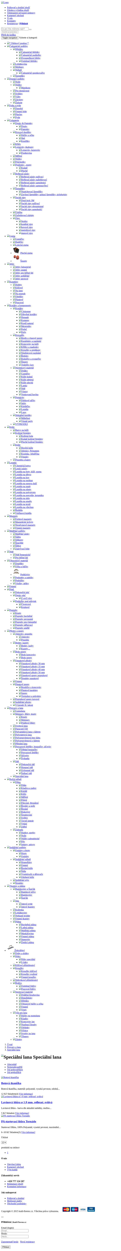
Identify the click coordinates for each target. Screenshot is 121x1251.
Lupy (23, 412)
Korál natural (27, 323)
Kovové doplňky (23, 132)
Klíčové (19, 287)
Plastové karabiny (29, 690)
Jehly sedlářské (22, 276)
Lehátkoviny (21, 912)
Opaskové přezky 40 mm (33, 669)
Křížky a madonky (30, 347)
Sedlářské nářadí (23, 859)
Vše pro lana (21, 1012)
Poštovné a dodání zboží (18, 7)
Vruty (24, 1009)
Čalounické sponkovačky (33, 73)
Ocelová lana (21, 726)
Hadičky (19, 242)
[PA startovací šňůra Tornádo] (15, 1116)
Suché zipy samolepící (31, 209)
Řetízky (24, 356)
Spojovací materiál (24, 992)
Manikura (25, 87)
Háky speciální (28, 959)
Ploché (24, 171)
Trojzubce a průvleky (31, 696)
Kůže (11, 427)
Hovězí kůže (27, 448)
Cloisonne (26, 311)
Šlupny (24, 362)
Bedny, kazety (22, 643)
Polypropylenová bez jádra (27, 737)
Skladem (12, 1094)
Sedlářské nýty (22, 880)
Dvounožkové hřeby (30, 58)
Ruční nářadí (15, 779)
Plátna (18, 921)
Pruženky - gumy (23, 165)
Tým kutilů (12, 1169)
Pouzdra (25, 640)
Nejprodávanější (14, 1067)
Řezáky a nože (28, 806)
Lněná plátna (27, 927)
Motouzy (25, 720)
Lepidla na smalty (23, 501)
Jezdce (24, 221)
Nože (17, 82)
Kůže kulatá (26, 376)
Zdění (24, 826)
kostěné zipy (27, 224)
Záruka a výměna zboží (18, 10)
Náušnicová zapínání (31, 353)
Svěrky (24, 818)
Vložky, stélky (22, 583)
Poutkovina (26, 153)
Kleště (24, 791)
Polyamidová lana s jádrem (27, 732)
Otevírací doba (14, 1164)
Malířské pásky (22, 534)
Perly (23, 332)
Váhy (18, 96)
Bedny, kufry (27, 645)
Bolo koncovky (28, 654)
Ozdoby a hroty (22, 850)
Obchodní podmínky (16, 1203)
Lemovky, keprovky (30, 150)
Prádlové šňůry (28, 723)
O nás (10, 18)
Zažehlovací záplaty (24, 215)
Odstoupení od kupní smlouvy (21, 13)
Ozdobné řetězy (28, 986)
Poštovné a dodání (15, 1198)
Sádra (18, 537)
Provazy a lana (16, 708)
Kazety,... (25, 648)
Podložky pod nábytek (25, 601)
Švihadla (25, 758)
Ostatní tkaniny (22, 918)
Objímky (25, 1027)
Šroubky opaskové (30, 678)
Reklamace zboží (15, 1184)
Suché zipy (20, 197)
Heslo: (4, 1233)
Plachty (18, 114)
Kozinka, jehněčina (30, 454)
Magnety (13, 516)
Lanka (24, 385)
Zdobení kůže (27, 877)
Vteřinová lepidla (23, 513)
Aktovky (25, 637)
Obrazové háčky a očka (32, 1004)
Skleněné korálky (23, 415)
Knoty (18, 613)
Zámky (18, 1039)
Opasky (24, 457)
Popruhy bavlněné (23, 616)
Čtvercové (26, 604)
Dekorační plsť (22, 592)
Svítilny (19, 93)
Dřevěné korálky (29, 314)
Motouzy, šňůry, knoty (25, 714)
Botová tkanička (11, 1083)
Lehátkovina (21, 64)
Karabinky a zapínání (31, 341)
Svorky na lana (28, 1033)
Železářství (19, 950)
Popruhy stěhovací (24, 625)
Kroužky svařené (29, 974)
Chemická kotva (23, 465)
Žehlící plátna (27, 942)
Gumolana (20, 711)
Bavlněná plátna (28, 924)
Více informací (26, 1094)
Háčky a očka (27, 135)
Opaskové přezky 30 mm (33, 663)
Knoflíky (25, 141)
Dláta (23, 785)
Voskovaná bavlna (29, 394)
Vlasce (24, 391)
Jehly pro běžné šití (24, 273)
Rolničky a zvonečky (31, 359)
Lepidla (24, 409)
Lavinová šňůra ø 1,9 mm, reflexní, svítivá (26, 1102)
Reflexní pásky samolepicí (33, 182)
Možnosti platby (14, 1201)
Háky (18, 956)
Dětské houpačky (29, 749)
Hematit (25, 317)
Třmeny (25, 1036)
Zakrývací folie (22, 548)
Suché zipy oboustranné (32, 206)
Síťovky (25, 755)
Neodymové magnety (25, 525)
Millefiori (25, 418)
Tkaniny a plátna (17, 886)
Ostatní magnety (23, 528)
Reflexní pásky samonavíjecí (34, 185)
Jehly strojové (21, 279)
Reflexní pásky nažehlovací (34, 179)
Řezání (24, 809)
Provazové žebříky (30, 752)
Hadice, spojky (28, 832)
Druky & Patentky (23, 123)
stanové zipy (27, 233)
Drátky (24, 370)
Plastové (19, 299)
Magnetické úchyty (24, 522)
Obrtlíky (19, 296)
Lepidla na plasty (23, 489)
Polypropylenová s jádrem (27, 740)
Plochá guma (26, 253)
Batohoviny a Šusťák (25, 889)
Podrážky (19, 580)
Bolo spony (20, 651)
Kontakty (11, 21)
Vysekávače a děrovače (32, 874)
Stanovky (25, 939)
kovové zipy (27, 227)
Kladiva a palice (28, 788)
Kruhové (25, 607)
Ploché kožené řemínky (32, 442)
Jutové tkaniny (28, 907)
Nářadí (18, 70)
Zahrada (19, 829)
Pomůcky (19, 397)
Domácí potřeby (16, 79)
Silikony (19, 540)
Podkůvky (25, 574)
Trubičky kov (27, 365)
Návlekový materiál (24, 368)
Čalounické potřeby (18, 46)
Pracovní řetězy (28, 989)
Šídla (23, 871)
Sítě (17, 761)
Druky (24, 126)
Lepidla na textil (22, 504)
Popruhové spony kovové (27, 699)
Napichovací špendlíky (32, 191)
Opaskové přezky (23, 660)
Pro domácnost (22, 90)
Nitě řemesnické (22, 554)
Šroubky (19, 883)
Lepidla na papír (23, 486)
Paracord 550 (21, 729)
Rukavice (25, 812)
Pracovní (19, 302)
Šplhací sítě (26, 773)
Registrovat (12, 23)
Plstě (11, 589)
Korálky (19, 308)
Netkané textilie (22, 915)
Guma (12, 236)
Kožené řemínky (23, 433)
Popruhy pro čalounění (26, 622)
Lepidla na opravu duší (26, 483)
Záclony (19, 99)
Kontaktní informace (16, 1186)
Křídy (18, 144)
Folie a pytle (15, 105)
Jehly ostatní (21, 270)
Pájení (24, 800)
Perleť (24, 329)
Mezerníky (26, 326)
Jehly (11, 264)
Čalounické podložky (31, 55)
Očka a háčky (21, 566)
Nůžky (18, 85)
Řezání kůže (27, 868)
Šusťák (24, 898)
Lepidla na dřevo (23, 474)
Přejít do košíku (8, 35)
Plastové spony (22, 684)
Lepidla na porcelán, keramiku (29, 495)
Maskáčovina (27, 933)
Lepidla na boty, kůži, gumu (28, 471)
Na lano (19, 290)
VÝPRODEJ (21, 424)
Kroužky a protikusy (30, 350)
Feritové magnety (23, 519)
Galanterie (14, 120)
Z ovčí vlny (26, 598)
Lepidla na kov (22, 477)
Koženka (19, 910)
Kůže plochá (27, 382)
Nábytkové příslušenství (26, 980)
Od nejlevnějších (15, 1069)
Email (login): (7, 1228)
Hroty (24, 853)
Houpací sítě (27, 767)
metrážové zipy (28, 230)
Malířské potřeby (17, 531)
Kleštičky (25, 406)
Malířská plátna (28, 930)
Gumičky (19, 239)
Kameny (25, 320)
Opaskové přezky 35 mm (33, 666)
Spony (24, 693)
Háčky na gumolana (30, 1015)
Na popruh (20, 293)
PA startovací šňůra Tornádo (18, 1121)
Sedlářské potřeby (17, 847)
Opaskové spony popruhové (34, 675)
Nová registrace (27, 1241)
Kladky (24, 1018)
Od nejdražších (14, 1072)
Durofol (19, 108)
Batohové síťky (28, 892)
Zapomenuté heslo (9, 1241)
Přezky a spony (16, 631)
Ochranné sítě (27, 770)
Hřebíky (19, 49)
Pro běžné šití (21, 557)
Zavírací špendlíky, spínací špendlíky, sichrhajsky (44, 194)
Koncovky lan (28, 1021)
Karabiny (13, 281)
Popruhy (13, 610)
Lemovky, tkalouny (24, 147)
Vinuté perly (27, 421)
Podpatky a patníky (24, 577)
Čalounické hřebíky (30, 52)
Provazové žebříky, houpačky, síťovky (33, 746)
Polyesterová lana (23, 734)
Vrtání (24, 823)
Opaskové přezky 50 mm (33, 672)
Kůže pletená (27, 379)
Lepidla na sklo (22, 498)
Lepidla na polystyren (25, 492)
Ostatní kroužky (28, 977)
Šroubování (26, 815)
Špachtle (19, 543)
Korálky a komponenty (20, 305)
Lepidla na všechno (24, 507)
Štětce (18, 546)
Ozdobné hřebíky (29, 61)
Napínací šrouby (29, 1024)
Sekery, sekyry (28, 844)
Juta (17, 901)
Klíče (23, 794)
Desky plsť (20, 595)
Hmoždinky (26, 998)
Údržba (18, 212)
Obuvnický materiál (18, 560)
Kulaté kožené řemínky (32, 439)
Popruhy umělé (22, 628)
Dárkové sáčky (28, 400)
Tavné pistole (27, 821)
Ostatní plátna (27, 936)
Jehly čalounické (23, 267)
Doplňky (19, 563)
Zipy (17, 218)
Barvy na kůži (21, 430)
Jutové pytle (26, 904)
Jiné (23, 138)
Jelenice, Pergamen (30, 451)
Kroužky (19, 968)
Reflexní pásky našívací (32, 176)
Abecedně (12, 1064)
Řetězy (18, 983)
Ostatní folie (21, 111)
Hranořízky (26, 862)
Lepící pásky (21, 468)
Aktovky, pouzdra (23, 634)
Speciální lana (21, 776)
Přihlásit (23, 23)
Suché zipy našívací (30, 203)
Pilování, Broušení (30, 803)
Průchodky (20, 162)
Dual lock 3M (27, 200)
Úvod (9, 1044)
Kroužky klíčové (29, 971)
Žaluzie (18, 102)
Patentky (25, 129)
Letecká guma (21, 245)
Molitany (19, 67)
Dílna (18, 782)
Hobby (18, 284)
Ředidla (19, 510)
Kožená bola (27, 436)
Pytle (17, 117)
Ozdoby (25, 856)
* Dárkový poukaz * (19, 43)
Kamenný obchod (15, 15)
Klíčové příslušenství (25, 965)
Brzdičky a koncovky (31, 687)
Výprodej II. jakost (24, 705)
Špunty (23, 261)
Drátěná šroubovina (30, 995)
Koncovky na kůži (30, 344)
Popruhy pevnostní (24, 619)
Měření (18, 156)
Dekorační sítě (28, 764)
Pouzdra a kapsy (23, 459)
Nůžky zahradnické (30, 838)
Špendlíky (20, 76)
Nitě (23, 388)
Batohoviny (26, 895)
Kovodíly (19, 335)
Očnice (24, 1030)
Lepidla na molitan (24, 480)
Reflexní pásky (22, 174)
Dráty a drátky (22, 953)
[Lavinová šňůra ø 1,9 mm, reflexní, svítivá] (22, 1096)
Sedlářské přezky (23, 702)
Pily (23, 841)
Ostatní (12, 586)
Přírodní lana (21, 743)
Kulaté (24, 168)
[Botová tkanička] (10, 1077)
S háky (24, 962)
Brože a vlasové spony (31, 338)
